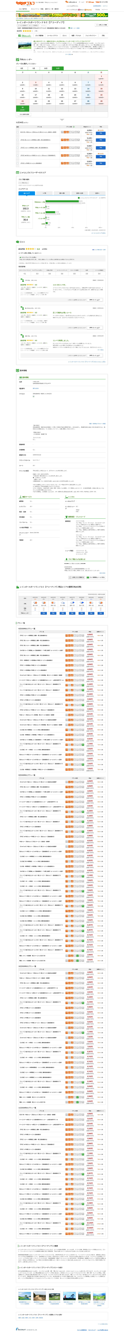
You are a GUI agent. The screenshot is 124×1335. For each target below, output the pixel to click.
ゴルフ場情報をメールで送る (97, 577)
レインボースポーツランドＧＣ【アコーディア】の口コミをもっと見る (86, 361)
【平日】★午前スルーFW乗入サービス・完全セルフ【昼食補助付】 (38, 155)
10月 (45, 68)
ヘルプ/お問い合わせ (102, 1330)
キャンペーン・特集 (37, 9)
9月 (34, 68)
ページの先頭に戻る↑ (103, 1324)
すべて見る (68, 54)
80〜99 (62, 193)
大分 (30, 1317)
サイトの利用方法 (82, 1330)
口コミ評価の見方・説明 (99, 249)
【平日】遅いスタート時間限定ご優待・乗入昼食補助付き (35, 140)
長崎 (26, 1317)
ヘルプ (82, 2)
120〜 (97, 193)
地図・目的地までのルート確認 (97, 423)
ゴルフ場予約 (23, 9)
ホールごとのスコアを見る (98, 233)
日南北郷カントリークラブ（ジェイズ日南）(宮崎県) (99, 1303)
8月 (22, 68)
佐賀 (23, 1317)
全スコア (27, 193)
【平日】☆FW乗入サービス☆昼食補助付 (31, 163)
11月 (57, 68)
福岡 (19, 1317)
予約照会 (97, 9)
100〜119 (79, 193)
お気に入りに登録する (78, 577)
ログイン (105, 6)
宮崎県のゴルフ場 (38, 18)
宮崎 (37, 1317)
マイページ (105, 9)
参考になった (95, 300)
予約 (101, 133)
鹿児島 (41, 1317)
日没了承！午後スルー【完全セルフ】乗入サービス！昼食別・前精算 (38, 132)
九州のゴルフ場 (28, 18)
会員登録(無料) (97, 6)
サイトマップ (91, 1330)
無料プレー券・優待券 (52, 9)
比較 (17, 126)
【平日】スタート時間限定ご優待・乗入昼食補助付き (34, 147)
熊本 (33, 1317)
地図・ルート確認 (74, 28)
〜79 (44, 193)
